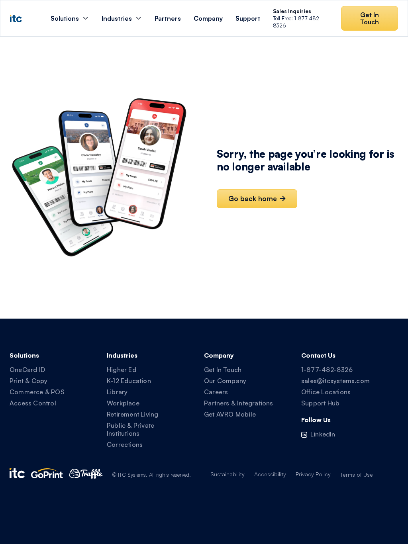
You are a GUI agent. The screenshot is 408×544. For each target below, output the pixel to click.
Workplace (123, 403)
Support (247, 18)
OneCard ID (27, 370)
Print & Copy (28, 381)
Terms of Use (356, 474)
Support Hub (320, 403)
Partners (168, 18)
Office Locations (326, 392)
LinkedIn (322, 434)
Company (208, 18)
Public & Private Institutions (130, 429)
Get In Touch (222, 370)
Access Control (33, 403)
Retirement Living (132, 414)
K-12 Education (129, 381)
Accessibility (270, 474)
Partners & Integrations (238, 403)
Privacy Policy (313, 474)
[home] (16, 18)
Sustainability (227, 474)
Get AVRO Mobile (230, 414)
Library (117, 392)
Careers (216, 392)
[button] (70, 18)
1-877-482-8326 (327, 370)
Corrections (125, 444)
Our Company (225, 381)
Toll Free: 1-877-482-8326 (297, 18)
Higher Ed (121, 370)
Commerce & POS (37, 392)
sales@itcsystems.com (335, 381)
